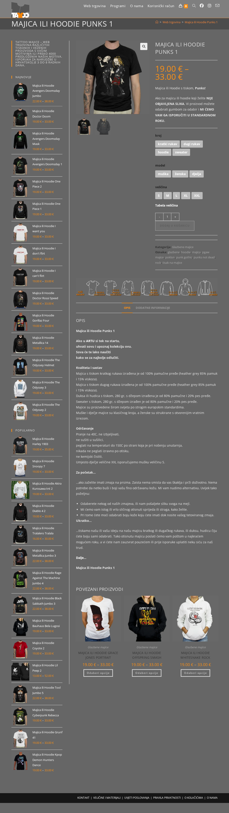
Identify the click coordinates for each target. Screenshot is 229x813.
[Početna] (156, 22)
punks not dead (204, 257)
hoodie (186, 252)
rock (158, 263)
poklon (170, 257)
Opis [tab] (127, 308)
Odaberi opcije (98, 673)
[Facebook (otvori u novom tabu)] (202, 6)
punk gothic (184, 257)
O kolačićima (193, 798)
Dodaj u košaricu (175, 226)
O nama (212, 798)
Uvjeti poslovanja (136, 798)
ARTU (90, 341)
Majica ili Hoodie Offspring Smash (146, 655)
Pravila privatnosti (167, 798)
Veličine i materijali (107, 798)
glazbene (174, 252)
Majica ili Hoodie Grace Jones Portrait (98, 655)
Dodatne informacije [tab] (153, 308)
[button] (143, 46)
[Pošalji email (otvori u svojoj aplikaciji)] (217, 5)
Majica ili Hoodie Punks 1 (201, 22)
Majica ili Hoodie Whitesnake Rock (195, 655)
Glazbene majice (182, 247)
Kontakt (83, 798)
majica (196, 252)
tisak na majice (172, 263)
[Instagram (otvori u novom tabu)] (209, 6)
